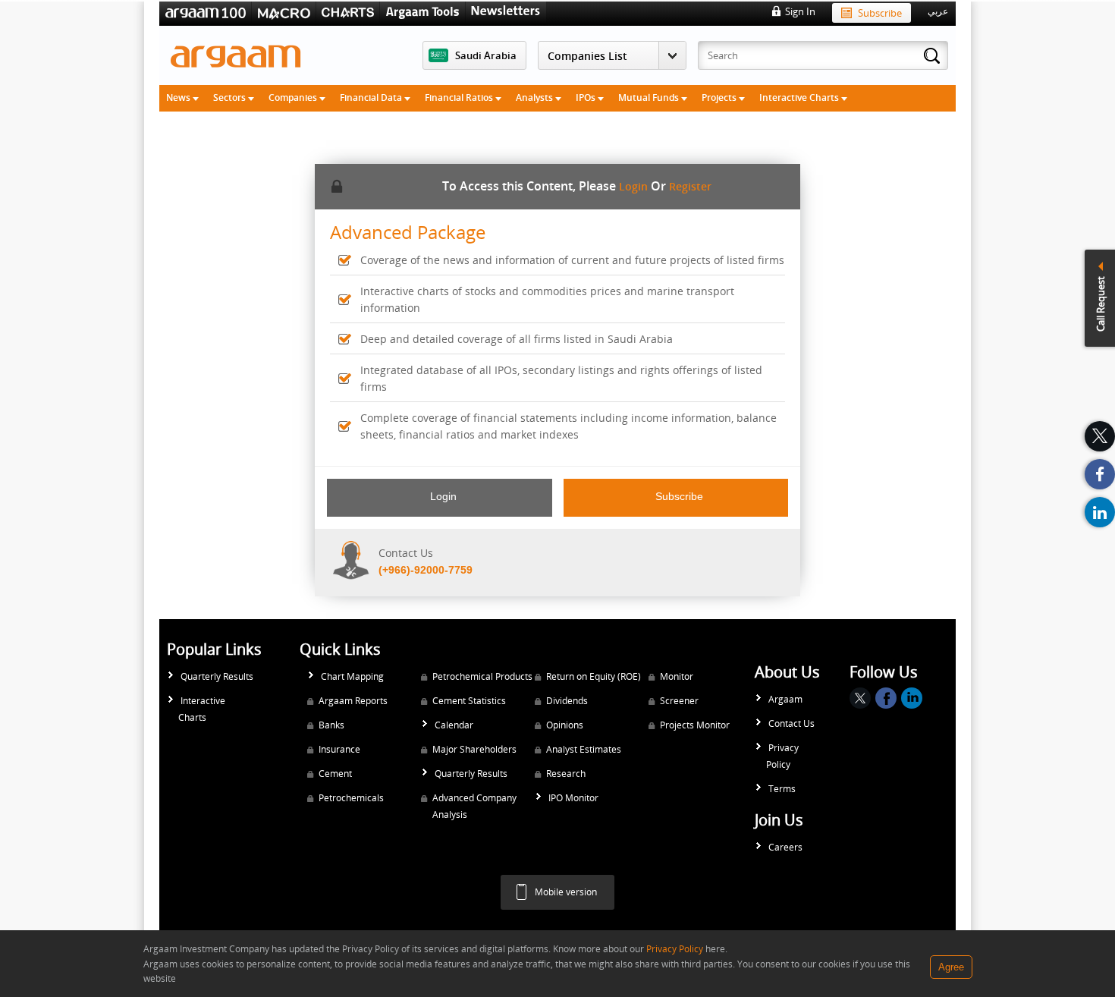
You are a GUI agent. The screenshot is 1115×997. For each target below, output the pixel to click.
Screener (679, 700)
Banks (331, 725)
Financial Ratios (460, 97)
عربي (938, 11)
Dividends (567, 700)
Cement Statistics (469, 700)
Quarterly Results (217, 676)
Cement (335, 773)
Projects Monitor (695, 725)
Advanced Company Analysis (474, 806)
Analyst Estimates (583, 749)
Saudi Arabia (486, 55)
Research (566, 773)
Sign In (800, 11)
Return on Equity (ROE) (593, 676)
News (179, 97)
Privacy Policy (782, 756)
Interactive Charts (800, 97)
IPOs (587, 97)
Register (690, 186)
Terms (782, 788)
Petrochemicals (351, 797)
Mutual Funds (649, 97)
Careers (785, 847)
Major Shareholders (474, 749)
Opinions (564, 725)
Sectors (230, 97)
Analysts (535, 97)
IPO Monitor (573, 797)
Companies (294, 97)
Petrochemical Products (482, 676)
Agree (951, 967)
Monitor (676, 676)
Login (633, 186)
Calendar (454, 725)
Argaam (785, 699)
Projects (720, 97)
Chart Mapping (352, 676)
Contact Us (791, 723)
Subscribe (880, 13)
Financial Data (372, 97)
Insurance (339, 749)
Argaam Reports (353, 700)
